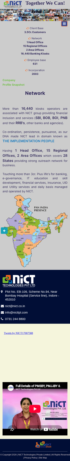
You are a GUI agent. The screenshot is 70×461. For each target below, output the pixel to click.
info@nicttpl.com (16, 312)
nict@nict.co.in (15, 306)
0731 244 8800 (15, 319)
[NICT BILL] (40, 444)
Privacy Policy (30, 458)
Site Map (43, 458)
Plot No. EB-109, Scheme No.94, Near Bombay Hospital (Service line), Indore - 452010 (32, 295)
